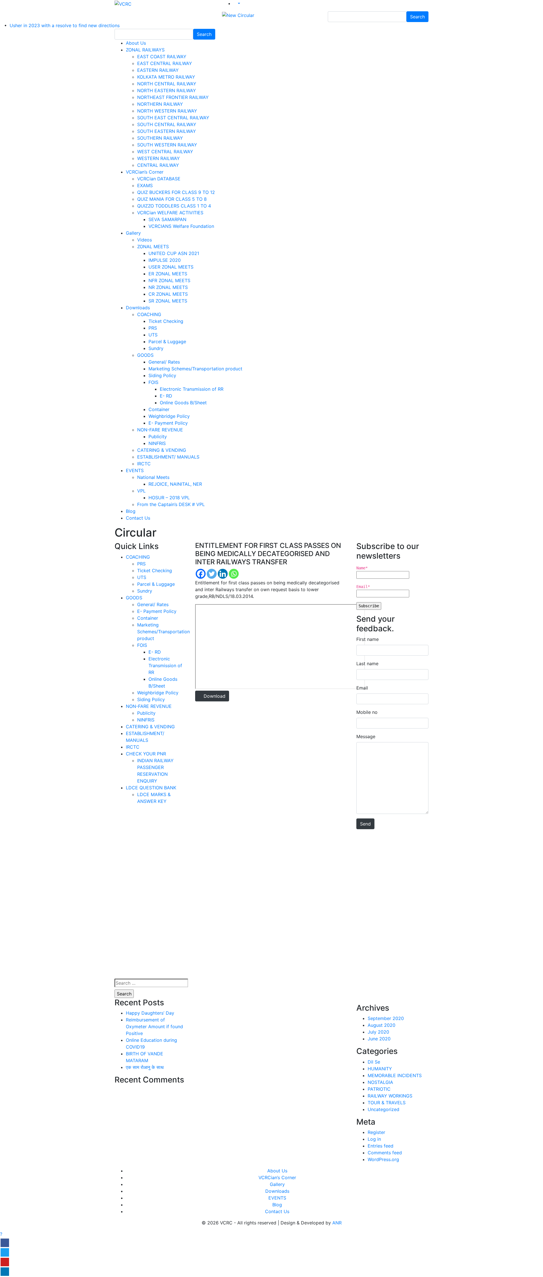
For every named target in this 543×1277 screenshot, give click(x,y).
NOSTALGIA (380, 1082)
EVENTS (135, 470)
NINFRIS (157, 443)
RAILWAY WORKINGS (390, 1096)
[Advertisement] (151, 894)
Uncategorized (383, 1109)
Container (158, 409)
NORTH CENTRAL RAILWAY (166, 84)
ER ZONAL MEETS (167, 273)
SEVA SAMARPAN (167, 219)
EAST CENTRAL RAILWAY (164, 63)
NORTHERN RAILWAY (160, 104)
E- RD (166, 396)
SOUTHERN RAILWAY (160, 138)
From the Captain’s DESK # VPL (171, 504)
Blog (130, 511)
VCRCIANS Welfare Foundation (181, 226)
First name (367, 639)
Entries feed (380, 1146)
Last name (367, 663)
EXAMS (145, 185)
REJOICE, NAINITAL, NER (175, 484)
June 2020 (379, 1039)
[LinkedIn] (5, 1271)
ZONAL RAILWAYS (145, 50)
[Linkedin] (223, 574)
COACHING (149, 314)
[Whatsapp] (234, 574)
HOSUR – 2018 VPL (169, 497)
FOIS (153, 382)
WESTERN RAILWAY (158, 158)
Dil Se (374, 1062)
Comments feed (385, 1152)
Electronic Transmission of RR (191, 389)
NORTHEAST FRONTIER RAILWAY (173, 97)
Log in (374, 1139)
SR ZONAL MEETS (167, 301)
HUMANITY (380, 1068)
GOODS (145, 355)
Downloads (138, 307)
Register (376, 1132)
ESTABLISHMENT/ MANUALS (168, 457)
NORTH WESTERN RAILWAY (167, 111)
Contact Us (138, 518)
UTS (153, 335)
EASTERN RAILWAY (158, 70)
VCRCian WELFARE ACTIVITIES (170, 212)
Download (213, 696)
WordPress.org (383, 1159)
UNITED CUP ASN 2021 (173, 253)
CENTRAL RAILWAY (158, 165)
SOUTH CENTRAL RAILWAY (166, 124)
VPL (141, 491)
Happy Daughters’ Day (150, 1013)
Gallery (133, 233)
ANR (337, 1223)
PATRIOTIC (379, 1089)
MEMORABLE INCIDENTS (395, 1075)
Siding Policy (162, 375)
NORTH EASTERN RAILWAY (166, 90)
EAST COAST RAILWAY (161, 56)
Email (362, 688)
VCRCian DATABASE (158, 178)
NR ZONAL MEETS (168, 287)
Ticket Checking (165, 321)
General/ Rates (164, 362)
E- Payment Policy (168, 423)
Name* (362, 568)
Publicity (157, 436)
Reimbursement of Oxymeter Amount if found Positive (154, 1026)
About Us (136, 43)
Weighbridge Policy (169, 416)
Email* (363, 586)
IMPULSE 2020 (164, 260)
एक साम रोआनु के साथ (145, 1067)
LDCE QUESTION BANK (151, 787)
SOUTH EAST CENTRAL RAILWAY (173, 117)
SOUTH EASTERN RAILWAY (166, 131)
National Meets (153, 477)
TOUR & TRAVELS (387, 1102)
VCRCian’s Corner (144, 172)
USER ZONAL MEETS (170, 267)
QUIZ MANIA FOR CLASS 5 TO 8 (172, 199)
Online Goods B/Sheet (183, 402)
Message (365, 736)
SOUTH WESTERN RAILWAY (167, 145)
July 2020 (378, 1032)
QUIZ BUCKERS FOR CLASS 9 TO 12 (176, 192)
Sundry (155, 348)
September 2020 (386, 1018)
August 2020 (381, 1025)
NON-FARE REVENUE (160, 430)
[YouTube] (5, 1262)
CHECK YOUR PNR (146, 754)
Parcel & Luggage (167, 341)
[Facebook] (201, 574)
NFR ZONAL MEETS (169, 280)
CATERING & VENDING (161, 450)
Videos (144, 240)
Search (417, 17)
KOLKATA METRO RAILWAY (166, 77)
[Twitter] (212, 574)
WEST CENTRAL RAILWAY (165, 151)
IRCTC (144, 463)
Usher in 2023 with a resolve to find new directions (65, 25)
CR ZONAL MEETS (168, 294)
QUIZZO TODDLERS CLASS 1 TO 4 (174, 206)
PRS (152, 328)
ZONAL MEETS (153, 246)
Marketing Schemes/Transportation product (195, 368)
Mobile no (367, 712)
